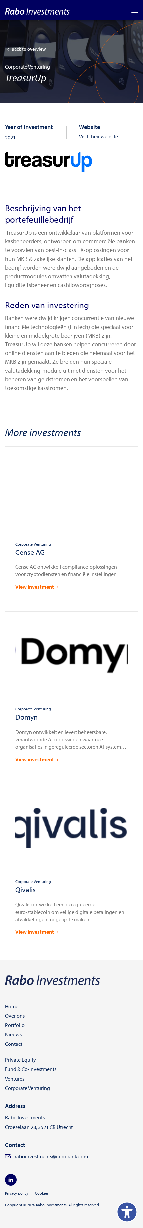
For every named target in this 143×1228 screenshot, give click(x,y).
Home (11, 1006)
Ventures (14, 1078)
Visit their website (98, 136)
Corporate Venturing (27, 1088)
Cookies (42, 1193)
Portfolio (15, 1025)
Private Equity (20, 1059)
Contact (13, 1044)
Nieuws (13, 1034)
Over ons (15, 1015)
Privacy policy (16, 1193)
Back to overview (29, 49)
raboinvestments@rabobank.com (51, 1156)
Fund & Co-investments (30, 1069)
